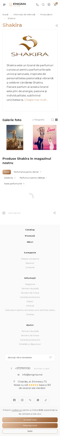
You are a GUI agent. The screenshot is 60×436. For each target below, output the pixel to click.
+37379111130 (22, 368)
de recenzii (25, 388)
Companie (30, 252)
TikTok (45, 400)
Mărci (30, 242)
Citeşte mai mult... (36, 99)
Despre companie (30, 259)
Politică (30, 305)
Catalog (30, 229)
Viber (30, 400)
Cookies (30, 314)
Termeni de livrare (30, 293)
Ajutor (30, 325)
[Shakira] (30, 46)
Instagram (22, 400)
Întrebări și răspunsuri (30, 344)
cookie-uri (17, 410)
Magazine (30, 284)
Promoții (30, 236)
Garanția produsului (30, 297)
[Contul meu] (49, 4)
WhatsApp (38, 400)
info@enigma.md (32, 374)
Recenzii (30, 263)
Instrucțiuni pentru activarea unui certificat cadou (30, 310)
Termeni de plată (30, 288)
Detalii (30, 301)
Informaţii (30, 278)
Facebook (14, 400)
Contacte (30, 267)
